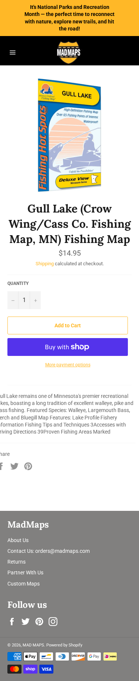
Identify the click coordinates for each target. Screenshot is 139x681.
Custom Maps (23, 584)
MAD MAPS (33, 645)
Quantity (18, 283)
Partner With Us (25, 572)
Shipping (45, 263)
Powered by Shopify (64, 645)
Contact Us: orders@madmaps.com (48, 551)
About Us (18, 540)
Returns (16, 562)
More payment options (67, 364)
